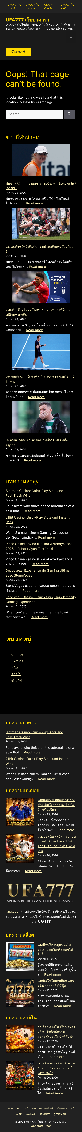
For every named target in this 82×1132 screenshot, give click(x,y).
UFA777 (12, 912)
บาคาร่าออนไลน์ (18, 1108)
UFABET (44, 1114)
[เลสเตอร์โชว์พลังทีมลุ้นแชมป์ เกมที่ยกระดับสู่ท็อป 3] (41, 224)
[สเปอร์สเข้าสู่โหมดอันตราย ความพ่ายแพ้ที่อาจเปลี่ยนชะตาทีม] (41, 287)
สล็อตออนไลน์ (65, 1108)
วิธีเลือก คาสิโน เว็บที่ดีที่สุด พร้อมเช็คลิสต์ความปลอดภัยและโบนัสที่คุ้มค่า (57, 1032)
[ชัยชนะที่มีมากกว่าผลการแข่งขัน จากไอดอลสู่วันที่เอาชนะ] (41, 161)
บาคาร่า (17, 655)
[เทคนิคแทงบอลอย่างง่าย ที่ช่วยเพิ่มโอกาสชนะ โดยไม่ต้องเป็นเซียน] (20, 813)
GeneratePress (41, 1126)
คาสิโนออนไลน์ (25, 1114)
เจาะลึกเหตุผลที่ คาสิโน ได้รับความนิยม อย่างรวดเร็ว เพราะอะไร (56, 1068)
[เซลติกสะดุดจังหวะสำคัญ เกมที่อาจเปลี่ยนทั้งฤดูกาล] (41, 418)
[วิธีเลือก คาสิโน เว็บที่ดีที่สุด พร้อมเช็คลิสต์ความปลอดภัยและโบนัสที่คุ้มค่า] (20, 1040)
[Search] (69, 114)
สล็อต (15, 668)
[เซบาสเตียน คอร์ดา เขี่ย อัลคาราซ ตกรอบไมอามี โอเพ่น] (41, 352)
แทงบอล (17, 661)
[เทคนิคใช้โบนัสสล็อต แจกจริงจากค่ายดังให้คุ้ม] (20, 994)
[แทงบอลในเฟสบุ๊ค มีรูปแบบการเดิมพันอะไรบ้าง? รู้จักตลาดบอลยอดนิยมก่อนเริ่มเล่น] (20, 849)
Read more (34, 203)
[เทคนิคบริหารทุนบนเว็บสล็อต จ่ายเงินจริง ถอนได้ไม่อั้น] (20, 957)
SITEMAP (60, 1114)
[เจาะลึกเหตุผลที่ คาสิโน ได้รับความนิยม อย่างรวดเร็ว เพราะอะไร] (20, 1076)
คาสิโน (16, 674)
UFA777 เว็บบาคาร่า (27, 20)
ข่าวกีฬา (17, 681)
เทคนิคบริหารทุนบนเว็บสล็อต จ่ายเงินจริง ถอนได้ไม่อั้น (55, 949)
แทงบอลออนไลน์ (42, 1108)
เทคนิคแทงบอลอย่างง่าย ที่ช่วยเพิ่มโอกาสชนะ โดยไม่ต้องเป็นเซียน (56, 805)
